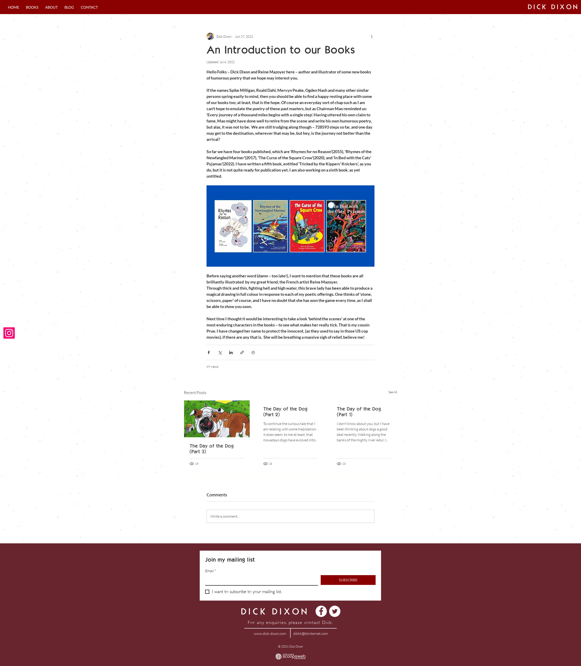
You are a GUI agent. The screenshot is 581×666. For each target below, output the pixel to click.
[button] (32, 7)
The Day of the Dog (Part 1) (359, 411)
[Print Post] (253, 352)
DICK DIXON (553, 7)
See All (392, 392)
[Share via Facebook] (209, 352)
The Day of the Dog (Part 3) (212, 448)
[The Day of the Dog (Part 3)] (217, 418)
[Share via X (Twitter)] (220, 352)
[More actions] (371, 36)
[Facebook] (321, 611)
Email (210, 571)
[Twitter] (334, 611)
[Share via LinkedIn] (231, 352)
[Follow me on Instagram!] (9, 333)
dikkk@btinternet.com (310, 633)
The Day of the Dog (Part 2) (285, 411)
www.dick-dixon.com (270, 633)
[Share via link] (242, 352)
